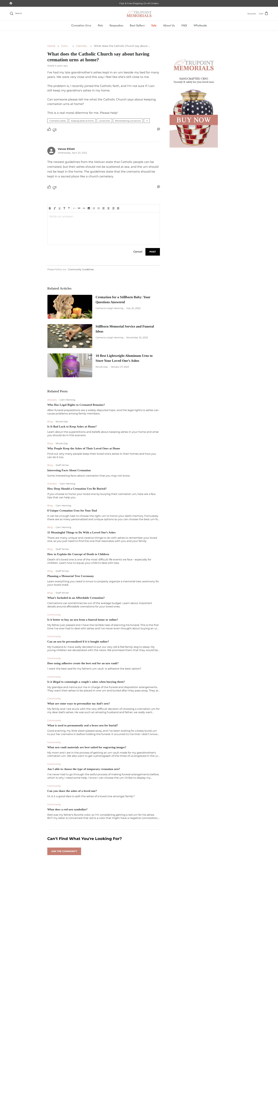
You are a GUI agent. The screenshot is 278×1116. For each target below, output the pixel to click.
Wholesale (200, 25)
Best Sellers (137, 25)
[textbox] (103, 217)
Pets (100, 25)
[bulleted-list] (98, 208)
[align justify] (118, 208)
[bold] (49, 208)
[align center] (108, 208)
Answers (52, 399)
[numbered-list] (93, 208)
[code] (74, 208)
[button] (147, 120)
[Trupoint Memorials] (139, 13)
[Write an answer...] (158, 129)
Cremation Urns (81, 25)
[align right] (113, 208)
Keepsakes (116, 25)
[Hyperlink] (84, 208)
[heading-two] (69, 208)
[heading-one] (64, 208)
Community (65, 45)
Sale (154, 25)
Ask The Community (64, 851)
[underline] (59, 208)
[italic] (54, 208)
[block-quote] (79, 208)
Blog (50, 421)
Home (51, 45)
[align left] (103, 208)
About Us (169, 25)
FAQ (184, 25)
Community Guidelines (81, 269)
